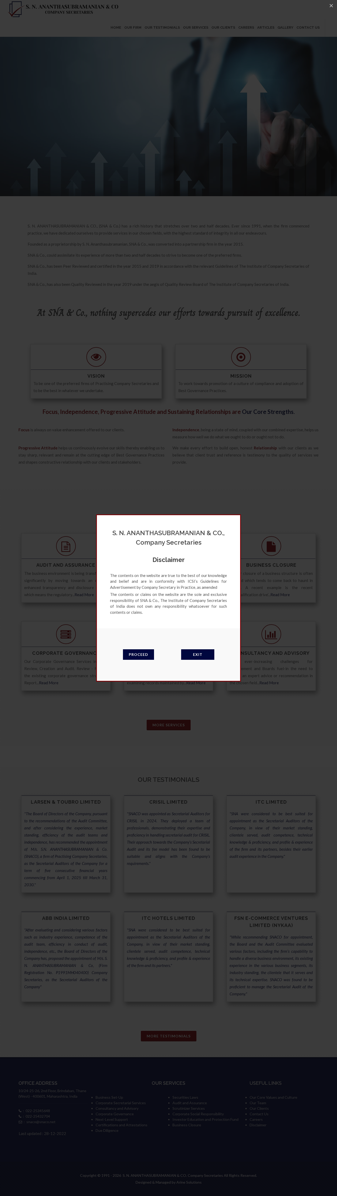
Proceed (138, 654)
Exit (197, 654)
